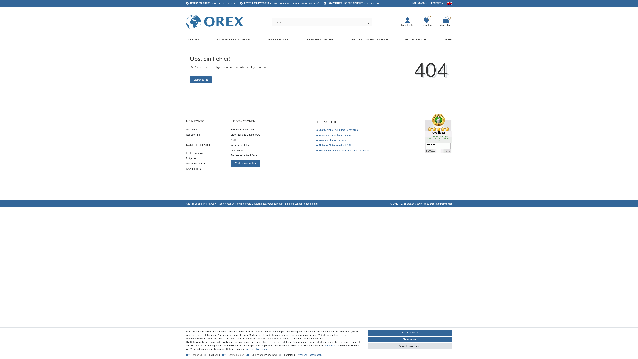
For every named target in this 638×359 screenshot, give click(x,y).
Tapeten (192, 39)
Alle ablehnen (410, 339)
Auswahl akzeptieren (410, 346)
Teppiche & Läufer (319, 39)
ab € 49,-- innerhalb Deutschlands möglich (281, 3)
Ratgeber (191, 158)
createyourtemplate (441, 203)
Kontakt (436, 3)
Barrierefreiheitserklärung (244, 155)
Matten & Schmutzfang (369, 39)
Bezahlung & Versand (242, 129)
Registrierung (193, 134)
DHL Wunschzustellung (264, 354)
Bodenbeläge (416, 39)
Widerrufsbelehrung (241, 145)
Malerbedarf (277, 39)
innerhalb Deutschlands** (344, 150)
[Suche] (367, 22)
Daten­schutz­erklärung (256, 349)
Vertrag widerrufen (245, 163)
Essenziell (196, 354)
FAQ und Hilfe (193, 168)
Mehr (447, 39)
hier (316, 203)
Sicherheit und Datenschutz (245, 134)
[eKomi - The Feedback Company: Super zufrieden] (438, 132)
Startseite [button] (199, 79)
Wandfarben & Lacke (233, 39)
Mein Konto (418, 3)
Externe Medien (235, 354)
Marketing (214, 354)
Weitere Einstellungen (310, 354)
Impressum (237, 150)
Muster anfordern (195, 163)
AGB (233, 139)
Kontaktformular (194, 153)
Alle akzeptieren (409, 332)
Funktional (289, 354)
